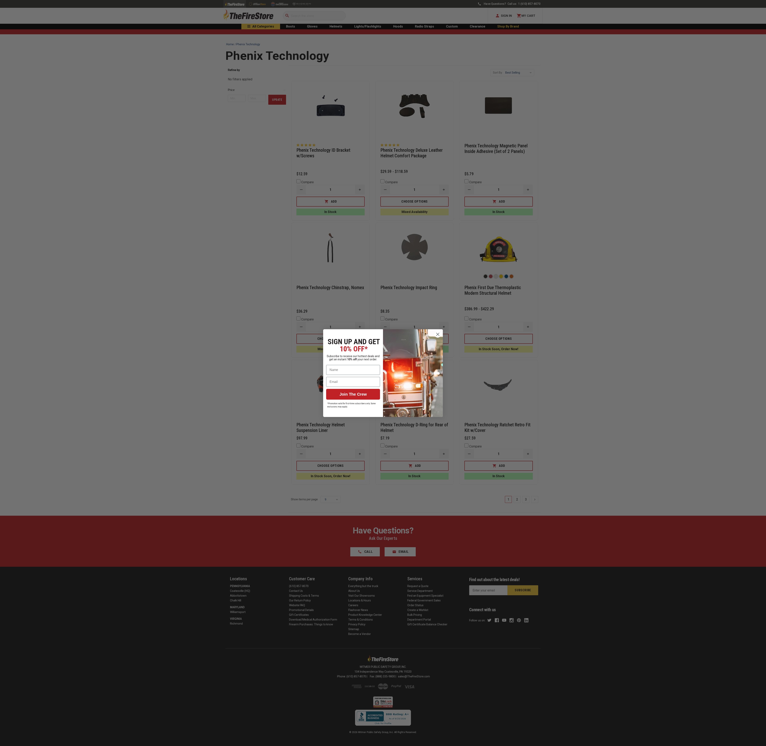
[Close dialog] (437, 334)
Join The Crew (353, 394)
